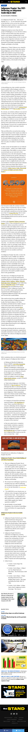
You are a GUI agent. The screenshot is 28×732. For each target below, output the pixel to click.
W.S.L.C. (14, 721)
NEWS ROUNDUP (8, 717)
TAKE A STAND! (6, 721)
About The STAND (21, 721)
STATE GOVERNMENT (12, 719)
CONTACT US (15, 723)
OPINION (20, 719)
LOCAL (15, 717)
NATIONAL (21, 717)
